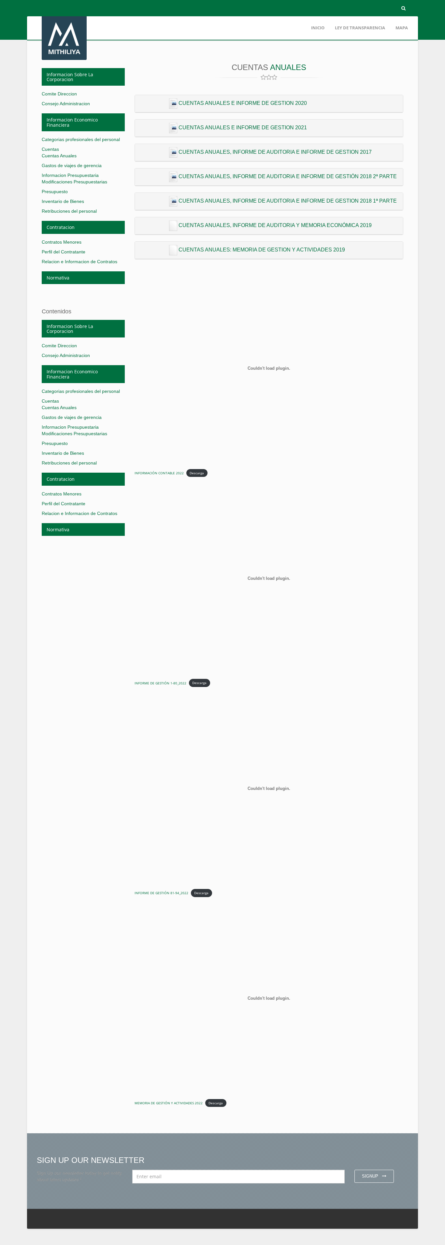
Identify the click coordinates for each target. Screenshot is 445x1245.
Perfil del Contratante (63, 251)
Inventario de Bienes (63, 201)
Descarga (197, 473)
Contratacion (61, 227)
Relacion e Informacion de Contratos (79, 261)
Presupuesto (55, 191)
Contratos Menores (61, 242)
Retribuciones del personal (69, 211)
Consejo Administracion (66, 103)
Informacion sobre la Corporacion (70, 76)
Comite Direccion (59, 93)
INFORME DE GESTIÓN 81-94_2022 (161, 893)
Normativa (58, 278)
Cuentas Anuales (59, 155)
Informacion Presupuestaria (70, 175)
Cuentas (50, 149)
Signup (371, 1176)
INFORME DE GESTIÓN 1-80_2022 (160, 683)
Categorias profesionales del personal (81, 139)
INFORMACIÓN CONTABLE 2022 (159, 473)
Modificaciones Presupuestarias (74, 181)
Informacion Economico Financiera (72, 122)
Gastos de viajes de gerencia (72, 165)
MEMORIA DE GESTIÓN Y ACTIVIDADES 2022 (169, 1103)
